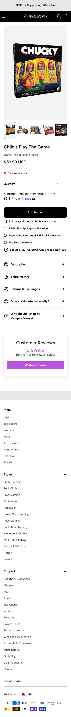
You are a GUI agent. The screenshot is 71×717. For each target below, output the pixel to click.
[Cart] (66, 16)
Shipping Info (20, 276)
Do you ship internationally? (30, 301)
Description (19, 264)
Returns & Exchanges (25, 289)
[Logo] (35, 16)
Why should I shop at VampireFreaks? (25, 316)
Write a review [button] (35, 365)
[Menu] (4, 16)
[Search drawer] (59, 16)
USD (29, 694)
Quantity (9, 183)
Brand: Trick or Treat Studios (21, 154)
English (8, 694)
